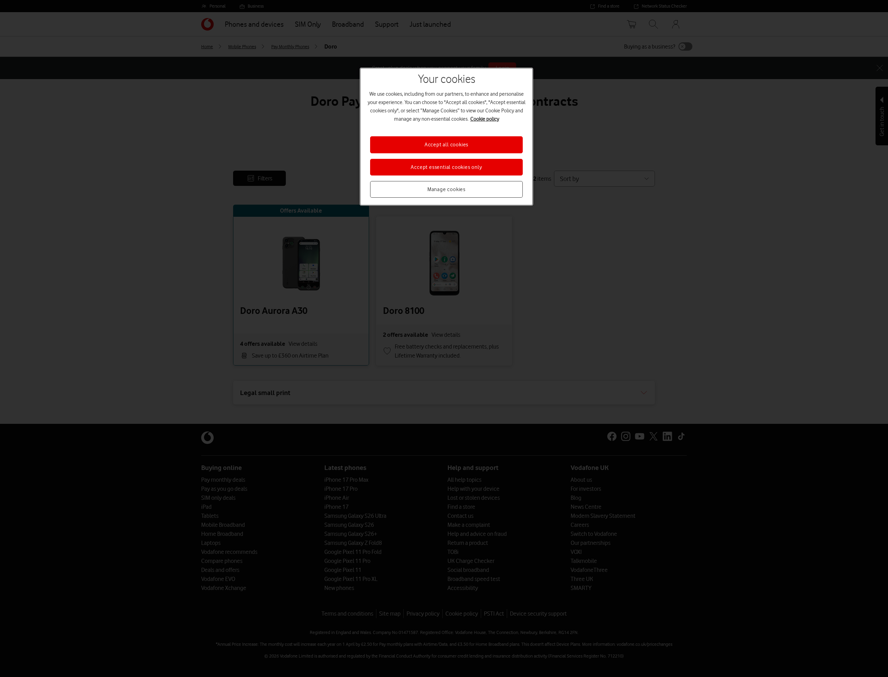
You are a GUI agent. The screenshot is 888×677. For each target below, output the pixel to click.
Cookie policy (484, 119)
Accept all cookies (446, 145)
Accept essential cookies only (446, 167)
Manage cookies (446, 189)
